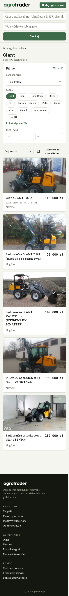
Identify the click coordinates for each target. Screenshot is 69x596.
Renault (24, 110)
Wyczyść (58, 68)
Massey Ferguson (27, 103)
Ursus (23, 96)
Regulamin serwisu (13, 573)
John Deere (37, 96)
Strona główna (10, 48)
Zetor (45, 103)
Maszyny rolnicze (13, 516)
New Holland (40, 110)
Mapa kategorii (11, 549)
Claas (57, 103)
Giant (11, 96)
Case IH (12, 117)
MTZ (11, 110)
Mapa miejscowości (14, 554)
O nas (6, 539)
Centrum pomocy (13, 568)
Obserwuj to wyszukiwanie (48, 151)
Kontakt (7, 544)
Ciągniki (7, 511)
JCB (10, 103)
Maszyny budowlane (14, 520)
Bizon (52, 96)
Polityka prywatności (15, 577)
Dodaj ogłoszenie (53, 5)
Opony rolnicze (12, 525)
